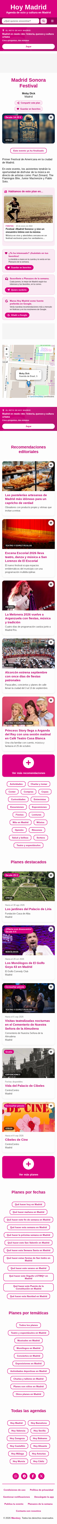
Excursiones (17, 807)
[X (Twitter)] (41, 1476)
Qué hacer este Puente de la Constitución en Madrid (28, 1287)
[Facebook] (33, 1476)
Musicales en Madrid (28, 1340)
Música (40, 822)
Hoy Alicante (40, 1446)
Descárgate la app (44, 1497)
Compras (28, 791)
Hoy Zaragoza (17, 1438)
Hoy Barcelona (39, 1423)
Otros (9, 140)
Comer (12, 791)
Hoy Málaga (17, 1453)
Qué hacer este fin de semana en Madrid (28, 1219)
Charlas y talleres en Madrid (28, 1379)
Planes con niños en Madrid (28, 1386)
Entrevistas (40, 799)
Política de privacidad (41, 1490)
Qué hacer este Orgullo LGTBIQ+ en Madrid (28, 1277)
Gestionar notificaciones (16, 1497)
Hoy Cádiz (38, 1461)
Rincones (37, 830)
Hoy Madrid (16, 1423)
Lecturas (36, 814)
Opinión (19, 830)
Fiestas (20, 814)
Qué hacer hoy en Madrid (28, 1204)
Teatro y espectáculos (29, 845)
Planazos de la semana (40, 1504)
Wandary (16, 1518)
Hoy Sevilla (40, 1430)
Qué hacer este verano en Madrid (28, 1268)
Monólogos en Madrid (28, 1348)
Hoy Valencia (18, 1430)
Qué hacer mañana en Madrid (28, 1212)
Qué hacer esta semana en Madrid (28, 1227)
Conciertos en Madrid (28, 1356)
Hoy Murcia (19, 1461)
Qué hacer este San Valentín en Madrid (28, 1242)
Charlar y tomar (39, 784)
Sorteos (41, 837)
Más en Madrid (20, 822)
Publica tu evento (13, 1504)
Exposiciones (39, 807)
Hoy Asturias (39, 1453)
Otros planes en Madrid (28, 1394)
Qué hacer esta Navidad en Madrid (28, 1296)
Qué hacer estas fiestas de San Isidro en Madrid (28, 1259)
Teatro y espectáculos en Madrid (28, 1333)
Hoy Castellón (17, 1446)
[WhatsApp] (16, 1476)
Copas (44, 791)
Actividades (16, 784)
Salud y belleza (20, 837)
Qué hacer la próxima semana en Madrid (28, 1235)
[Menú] (52, 21)
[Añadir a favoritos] (51, 117)
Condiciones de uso (14, 1490)
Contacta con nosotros (28, 1511)
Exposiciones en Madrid (29, 1363)
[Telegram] (24, 1476)
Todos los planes (28, 1325)
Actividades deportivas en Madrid (28, 1371)
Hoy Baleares (40, 1438)
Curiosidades (18, 799)
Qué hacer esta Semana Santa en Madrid (28, 1250)
